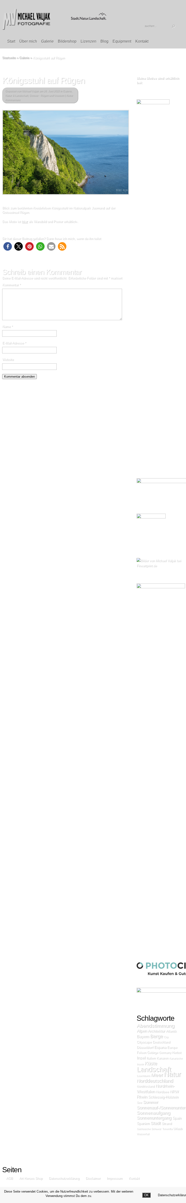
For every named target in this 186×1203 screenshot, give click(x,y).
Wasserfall (143, 1133)
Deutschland (161, 1042)
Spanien (143, 1123)
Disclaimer (92, 1178)
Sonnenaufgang (153, 1112)
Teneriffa (167, 1128)
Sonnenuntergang (154, 1117)
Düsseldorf (145, 1047)
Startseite (9, 58)
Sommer (150, 1101)
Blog (104, 41)
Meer (157, 1074)
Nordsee (162, 1091)
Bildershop (67, 41)
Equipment (122, 41)
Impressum (114, 1178)
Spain (176, 1118)
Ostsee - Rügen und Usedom (46, 95)
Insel (141, 1057)
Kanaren (162, 1058)
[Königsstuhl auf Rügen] (65, 152)
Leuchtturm (143, 1075)
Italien (150, 1058)
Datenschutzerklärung (64, 1178)
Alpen (142, 1030)
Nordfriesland (146, 1086)
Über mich (28, 41)
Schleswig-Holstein (163, 1097)
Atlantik (171, 1031)
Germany (165, 1052)
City (166, 1036)
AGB (9, 1178)
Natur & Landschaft (16, 95)
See (139, 1102)
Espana (160, 1047)
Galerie (47, 41)
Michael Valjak (30, 90)
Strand (167, 1123)
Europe (172, 1047)
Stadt (155, 1123)
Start (11, 41)
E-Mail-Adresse (14, 343)
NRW (174, 1091)
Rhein (142, 1096)
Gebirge (152, 1052)
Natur (172, 1074)
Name (7, 326)
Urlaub (177, 1128)
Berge (156, 1036)
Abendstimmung (155, 1025)
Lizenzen (88, 41)
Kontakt (141, 41)
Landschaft (154, 1069)
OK (146, 1195)
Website (8, 359)
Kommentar (11, 285)
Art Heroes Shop (30, 1178)
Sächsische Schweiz (149, 1128)
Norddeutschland (155, 1080)
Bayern (143, 1036)
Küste (151, 1063)
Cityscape (144, 1042)
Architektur (156, 1031)
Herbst (176, 1052)
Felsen (141, 1052)
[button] (7, 246)
